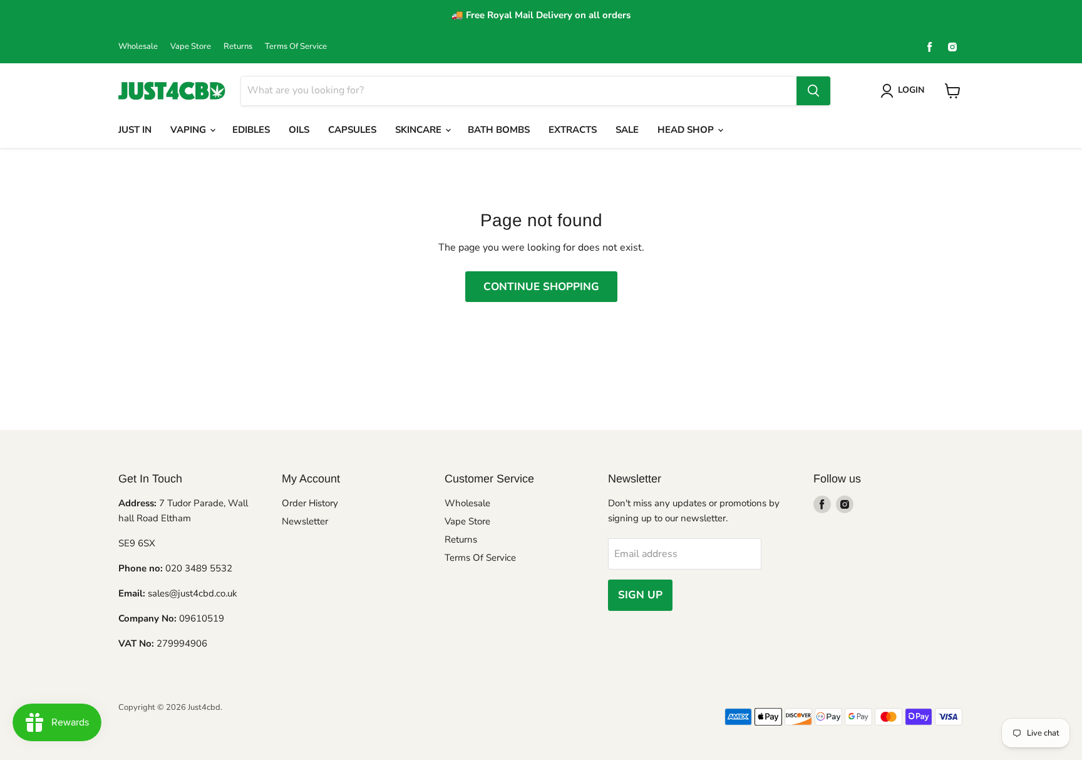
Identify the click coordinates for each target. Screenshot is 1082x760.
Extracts (573, 129)
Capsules (352, 129)
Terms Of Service (296, 46)
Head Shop (686, 129)
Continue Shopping (541, 286)
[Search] (813, 90)
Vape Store (190, 46)
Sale (627, 129)
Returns (238, 46)
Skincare (419, 129)
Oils (299, 129)
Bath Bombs (499, 129)
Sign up (640, 595)
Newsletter (305, 521)
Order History (310, 503)
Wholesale (138, 46)
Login (911, 90)
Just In (135, 129)
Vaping (189, 129)
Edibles (251, 129)
